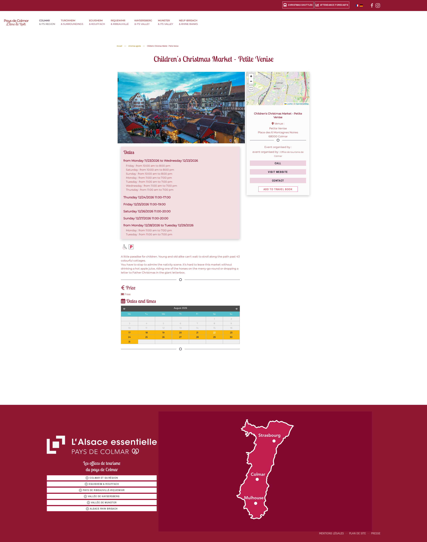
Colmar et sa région (104, 478)
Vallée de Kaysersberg (104, 496)
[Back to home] (18, 23)
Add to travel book (278, 189)
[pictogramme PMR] (125, 246)
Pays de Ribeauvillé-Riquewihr (104, 490)
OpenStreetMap (302, 103)
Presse (375, 533)
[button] (48, 23)
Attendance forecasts (334, 5)
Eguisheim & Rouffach (104, 484)
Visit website (278, 172)
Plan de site (357, 533)
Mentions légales (331, 533)
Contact (278, 180)
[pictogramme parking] (131, 246)
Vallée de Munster (104, 502)
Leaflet (289, 103)
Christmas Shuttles (300, 5)
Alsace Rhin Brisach (104, 508)
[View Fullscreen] (251, 88)
